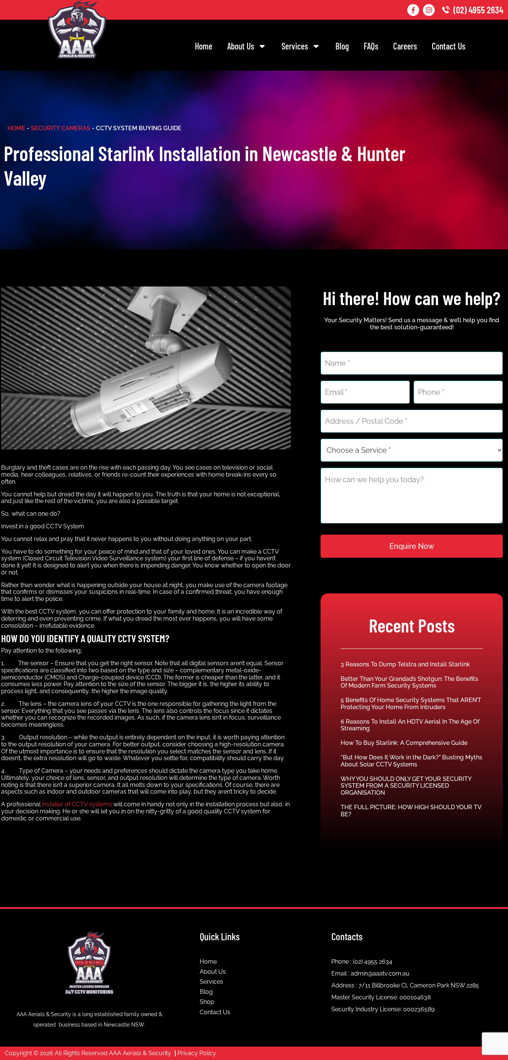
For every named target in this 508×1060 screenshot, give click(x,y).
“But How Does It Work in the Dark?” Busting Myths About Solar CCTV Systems (411, 761)
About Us (240, 46)
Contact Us (448, 46)
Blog (342, 46)
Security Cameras (60, 128)
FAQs (371, 46)
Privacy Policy (196, 1053)
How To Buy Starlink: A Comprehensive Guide (404, 742)
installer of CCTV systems (77, 804)
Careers (405, 46)
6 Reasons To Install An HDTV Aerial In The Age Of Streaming (410, 725)
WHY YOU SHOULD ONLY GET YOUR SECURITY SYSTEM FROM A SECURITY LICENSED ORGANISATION (406, 786)
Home (203, 46)
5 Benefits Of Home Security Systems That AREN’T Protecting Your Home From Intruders (411, 703)
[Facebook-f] (413, 10)
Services (295, 46)
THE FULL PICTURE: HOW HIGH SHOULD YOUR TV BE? (411, 811)
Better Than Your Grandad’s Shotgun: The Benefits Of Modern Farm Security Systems (409, 682)
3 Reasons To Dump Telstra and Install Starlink (405, 664)
